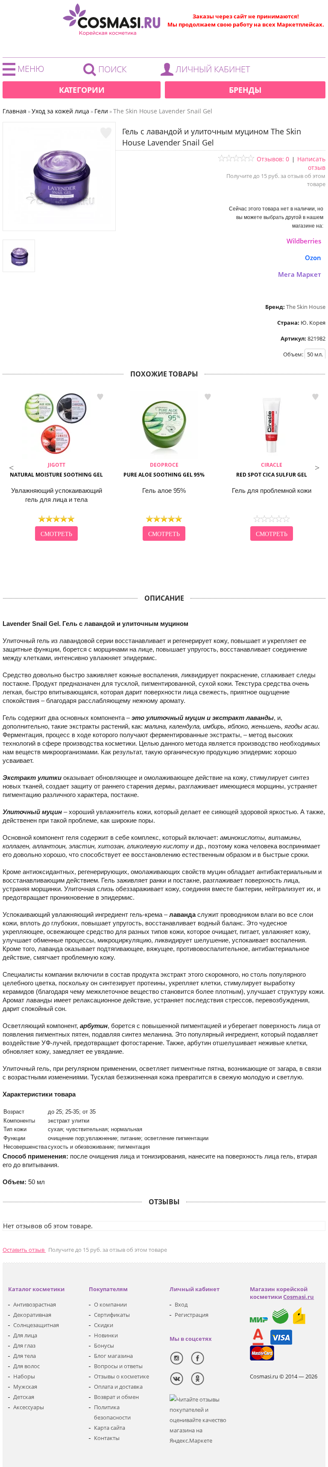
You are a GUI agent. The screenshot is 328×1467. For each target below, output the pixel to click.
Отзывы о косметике (121, 1376)
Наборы (24, 1376)
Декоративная (32, 1315)
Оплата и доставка (118, 1386)
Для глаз (24, 1345)
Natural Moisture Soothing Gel (56, 469)
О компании (110, 1304)
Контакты (107, 1438)
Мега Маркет (299, 274)
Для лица (25, 1335)
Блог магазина (113, 1356)
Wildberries (304, 241)
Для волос (26, 1366)
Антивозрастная (34, 1304)
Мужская (25, 1386)
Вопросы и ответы (118, 1366)
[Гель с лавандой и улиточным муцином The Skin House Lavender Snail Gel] (59, 222)
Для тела (24, 1356)
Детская (23, 1397)
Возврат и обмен (116, 1397)
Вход (181, 1304)
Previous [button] (11, 466)
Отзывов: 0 (273, 159)
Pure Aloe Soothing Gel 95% (164, 469)
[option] (56, 466)
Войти (208, 71)
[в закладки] (105, 133)
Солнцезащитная (36, 1325)
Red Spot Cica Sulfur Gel (271, 469)
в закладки (100, 396)
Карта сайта (109, 1427)
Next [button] (316, 466)
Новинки (106, 1335)
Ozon (313, 257)
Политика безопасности (112, 1412)
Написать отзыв (311, 163)
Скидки (103, 1325)
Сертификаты (112, 1315)
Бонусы (104, 1345)
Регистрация (191, 1315)
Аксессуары (28, 1407)
